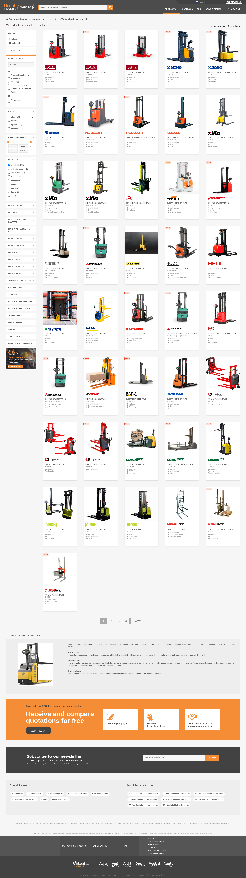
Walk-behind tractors (100, 794)
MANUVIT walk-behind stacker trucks (209, 794)
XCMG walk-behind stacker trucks (176, 805)
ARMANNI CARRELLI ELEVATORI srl (22, 89)
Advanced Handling (20, 75)
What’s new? (16, 51)
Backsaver (16, 100)
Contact (141, 165)
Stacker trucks (17, 794)
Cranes (44, 799)
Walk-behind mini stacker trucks (24, 799)
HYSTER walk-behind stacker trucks (209, 799)
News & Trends (213, 9)
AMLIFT (15, 82)
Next (138, 621)
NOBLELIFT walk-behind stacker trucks (144, 794)
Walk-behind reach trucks (77, 794)
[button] (21, 58)
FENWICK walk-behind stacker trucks (143, 805)
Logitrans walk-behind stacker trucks (143, 799)
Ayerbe (15, 92)
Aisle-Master (17, 78)
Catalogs (187, 9)
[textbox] (73, 7)
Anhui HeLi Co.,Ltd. (19, 85)
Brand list (151, 839)
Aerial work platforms (60, 799)
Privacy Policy (43, 764)
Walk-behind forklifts (55, 794)
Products (170, 9)
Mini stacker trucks (35, 794)
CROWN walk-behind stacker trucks (176, 799)
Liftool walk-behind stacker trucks (177, 794)
